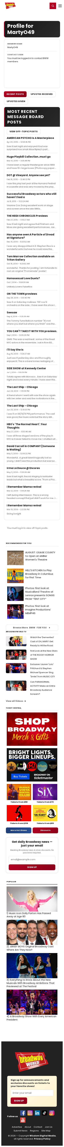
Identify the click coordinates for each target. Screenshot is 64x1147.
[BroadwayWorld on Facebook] (23, 1113)
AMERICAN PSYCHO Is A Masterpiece (30, 138)
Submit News (20, 1130)
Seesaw (12, 312)
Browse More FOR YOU (30, 627)
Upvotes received (42, 94)
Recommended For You (19, 543)
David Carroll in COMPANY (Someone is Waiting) (31, 447)
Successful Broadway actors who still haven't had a (31, 195)
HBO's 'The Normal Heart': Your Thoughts (27, 426)
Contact (38, 1127)
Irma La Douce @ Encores (23, 468)
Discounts (45, 830)
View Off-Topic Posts (24, 131)
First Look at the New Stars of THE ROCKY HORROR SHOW (43, 654)
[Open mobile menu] (60, 6)
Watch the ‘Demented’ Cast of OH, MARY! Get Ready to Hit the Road (42, 641)
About (28, 1127)
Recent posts (15, 94)
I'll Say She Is (15, 349)
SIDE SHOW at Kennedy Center (26, 368)
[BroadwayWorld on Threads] (52, 1113)
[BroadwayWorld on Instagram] (30, 1113)
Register (35, 5)
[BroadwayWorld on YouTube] (23, 1120)
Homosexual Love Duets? (23, 278)
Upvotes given (16, 101)
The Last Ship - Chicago (22, 387)
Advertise (17, 1127)
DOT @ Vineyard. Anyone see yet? (28, 175)
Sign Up (19, 1100)
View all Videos (14, 701)
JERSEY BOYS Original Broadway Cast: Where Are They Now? (30, 948)
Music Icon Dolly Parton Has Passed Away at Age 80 (29, 915)
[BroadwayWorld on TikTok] (44, 1113)
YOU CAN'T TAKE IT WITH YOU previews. (32, 331)
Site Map (46, 1130)
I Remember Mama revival (24, 486)
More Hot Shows (19, 830)
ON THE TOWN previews (22, 293)
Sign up (32, 867)
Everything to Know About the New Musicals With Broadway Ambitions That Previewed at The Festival (30, 983)
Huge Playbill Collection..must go (29, 156)
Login (44, 5)
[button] (53, 6)
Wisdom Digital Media (43, 1135)
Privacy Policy (42, 1138)
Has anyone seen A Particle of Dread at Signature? (30, 236)
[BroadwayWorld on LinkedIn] (37, 1113)
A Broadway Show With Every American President (31, 1018)
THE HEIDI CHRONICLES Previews (27, 216)
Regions (34, 1130)
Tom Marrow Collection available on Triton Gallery (30, 258)
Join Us (48, 1127)
